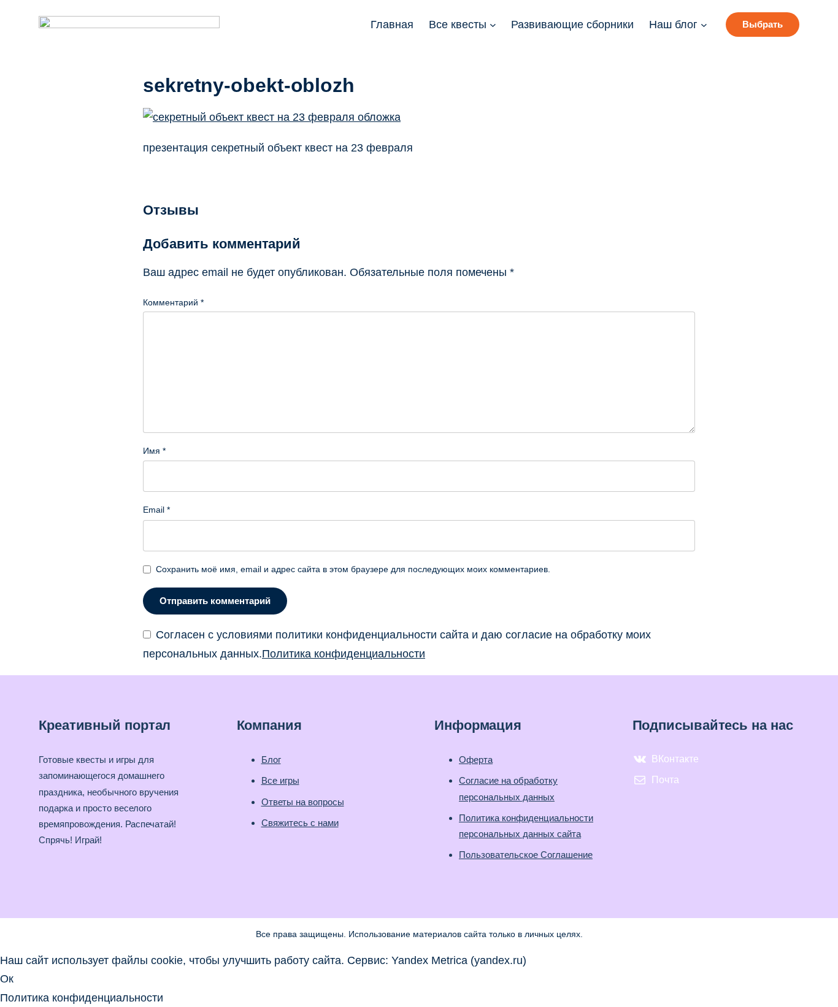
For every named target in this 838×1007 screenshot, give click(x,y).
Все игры (280, 780)
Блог (271, 759)
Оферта (476, 759)
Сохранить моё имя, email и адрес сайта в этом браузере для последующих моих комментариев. (353, 569)
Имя (154, 451)
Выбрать (762, 24)
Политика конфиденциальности (343, 654)
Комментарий (173, 302)
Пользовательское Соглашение (526, 854)
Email (156, 510)
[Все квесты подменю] (493, 24)
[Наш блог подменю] (704, 24)
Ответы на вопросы (302, 802)
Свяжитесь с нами (300, 822)
